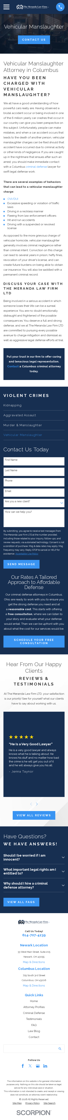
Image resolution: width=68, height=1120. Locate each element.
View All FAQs (21, 902)
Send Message (21, 564)
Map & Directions (34, 962)
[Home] (33, 7)
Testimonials (34, 1019)
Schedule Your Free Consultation (34, 641)
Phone (8, 480)
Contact (34, 1037)
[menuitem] (34, 405)
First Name (11, 459)
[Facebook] (23, 1066)
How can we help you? (18, 511)
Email (8, 491)
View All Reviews (34, 815)
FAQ (34, 1025)
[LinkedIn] (45, 1066)
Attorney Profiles (34, 1007)
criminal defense (36, 166)
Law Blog (34, 1031)
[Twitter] (30, 1066)
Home (34, 1001)
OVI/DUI (12, 199)
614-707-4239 (34, 935)
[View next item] (36, 804)
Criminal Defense (34, 1013)
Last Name (11, 470)
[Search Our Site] (60, 1048)
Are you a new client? (17, 501)
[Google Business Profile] (38, 1066)
